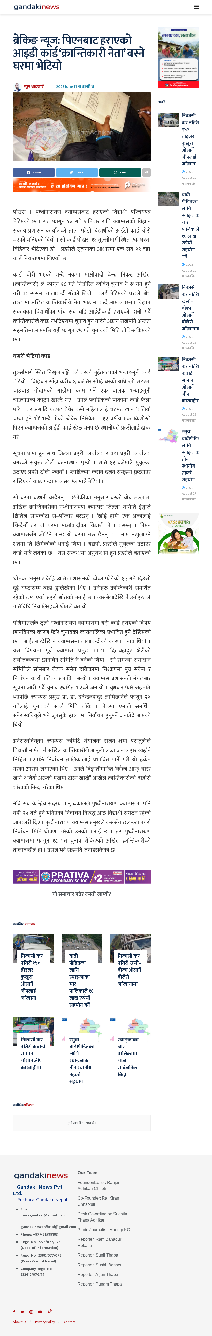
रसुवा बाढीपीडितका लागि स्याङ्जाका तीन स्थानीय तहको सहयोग (82, 1060)
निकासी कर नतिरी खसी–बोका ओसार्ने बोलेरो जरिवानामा (129, 970)
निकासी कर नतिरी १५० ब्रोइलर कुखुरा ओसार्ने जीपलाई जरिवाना (32, 977)
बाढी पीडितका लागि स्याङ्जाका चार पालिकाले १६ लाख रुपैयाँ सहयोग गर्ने (81, 981)
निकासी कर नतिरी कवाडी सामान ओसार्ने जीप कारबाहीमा (33, 1053)
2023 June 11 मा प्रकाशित (75, 86)
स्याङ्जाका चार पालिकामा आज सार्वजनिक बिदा (128, 1057)
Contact (69, 1322)
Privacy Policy (45, 1322)
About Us (19, 1322)
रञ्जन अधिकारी (34, 86)
